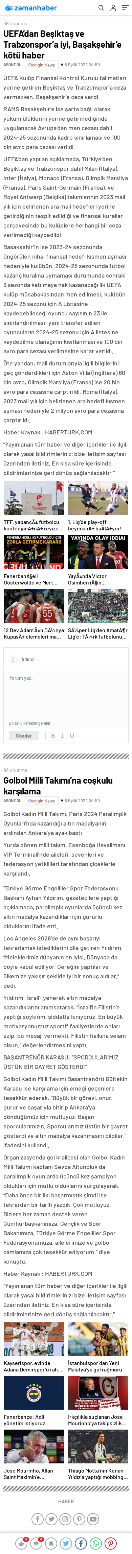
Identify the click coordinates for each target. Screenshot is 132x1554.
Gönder (24, 736)
